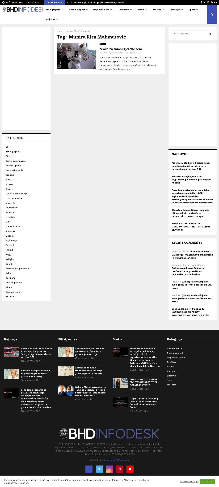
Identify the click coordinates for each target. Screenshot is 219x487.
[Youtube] (130, 469)
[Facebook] (89, 469)
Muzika (9, 236)
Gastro (9, 189)
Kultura (157, 9)
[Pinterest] (119, 469)
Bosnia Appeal (77, 9)
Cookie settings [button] (189, 481)
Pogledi (10, 245)
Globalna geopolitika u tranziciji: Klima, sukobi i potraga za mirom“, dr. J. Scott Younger (190, 213)
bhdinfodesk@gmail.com (116, 460)
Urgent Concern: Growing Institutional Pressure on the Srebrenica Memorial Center (144, 403)
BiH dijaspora (53, 9)
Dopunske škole (102, 9)
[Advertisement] (26, 78)
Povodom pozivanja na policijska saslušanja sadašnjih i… (102, 2)
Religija (10, 259)
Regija (9, 254)
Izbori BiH (11, 203)
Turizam (10, 278)
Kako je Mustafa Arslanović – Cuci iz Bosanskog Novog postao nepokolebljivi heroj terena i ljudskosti (90, 391)
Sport (192, 9)
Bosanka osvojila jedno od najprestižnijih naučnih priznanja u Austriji (191, 179)
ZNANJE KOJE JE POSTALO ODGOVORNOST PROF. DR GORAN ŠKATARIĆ (191, 226)
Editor (105, 53)
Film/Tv (10, 179)
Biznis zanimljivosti (16, 161)
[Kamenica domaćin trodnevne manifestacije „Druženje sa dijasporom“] (66, 371)
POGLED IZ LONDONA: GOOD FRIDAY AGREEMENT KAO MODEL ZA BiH (190, 312)
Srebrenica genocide (17, 268)
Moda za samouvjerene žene (121, 49)
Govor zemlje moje (16, 193)
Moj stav (50, 19)
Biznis (140, 9)
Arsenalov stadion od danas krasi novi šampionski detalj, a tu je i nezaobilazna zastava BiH (191, 166)
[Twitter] (99, 469)
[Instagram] (109, 469)
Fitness (9, 184)
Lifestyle (175, 9)
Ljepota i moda (14, 226)
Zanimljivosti (13, 292)
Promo (9, 249)
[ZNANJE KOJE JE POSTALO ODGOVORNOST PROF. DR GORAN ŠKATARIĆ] (120, 383)
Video (102, 44)
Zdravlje (10, 296)
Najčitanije (11, 240)
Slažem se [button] (207, 481)
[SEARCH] (209, 33)
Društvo (124, 9)
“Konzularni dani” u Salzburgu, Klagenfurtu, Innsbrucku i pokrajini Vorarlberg (192, 254)
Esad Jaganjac (180, 309)
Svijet (9, 273)
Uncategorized (14, 282)
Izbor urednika (14, 198)
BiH (7, 146)
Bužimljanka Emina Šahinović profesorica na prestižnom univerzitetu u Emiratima (188, 271)
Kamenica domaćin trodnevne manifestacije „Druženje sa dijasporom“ (89, 370)
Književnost (12, 207)
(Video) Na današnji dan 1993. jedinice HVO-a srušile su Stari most (192, 284)
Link (8, 221)
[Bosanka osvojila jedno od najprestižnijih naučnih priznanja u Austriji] (11, 374)
